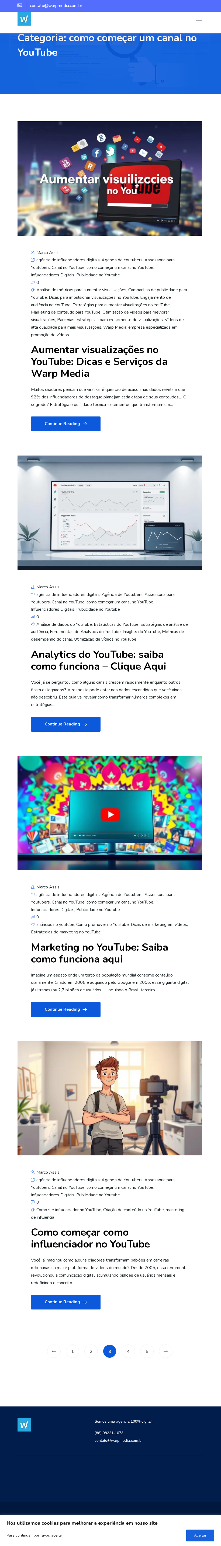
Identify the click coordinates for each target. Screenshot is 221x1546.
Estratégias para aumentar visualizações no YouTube (121, 305)
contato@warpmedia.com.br (119, 1440)
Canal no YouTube (68, 267)
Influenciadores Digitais (52, 275)
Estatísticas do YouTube (116, 624)
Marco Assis (47, 253)
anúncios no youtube (55, 924)
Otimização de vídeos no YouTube (105, 639)
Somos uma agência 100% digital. (124, 1421)
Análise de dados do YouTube (64, 624)
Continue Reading (62, 424)
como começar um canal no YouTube (120, 267)
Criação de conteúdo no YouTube (133, 1210)
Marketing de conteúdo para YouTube (66, 312)
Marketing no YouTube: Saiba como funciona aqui (99, 953)
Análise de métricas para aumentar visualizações (81, 290)
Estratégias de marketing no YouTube (66, 932)
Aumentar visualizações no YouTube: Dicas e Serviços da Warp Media (99, 362)
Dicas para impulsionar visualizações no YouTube (93, 297)
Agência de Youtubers (122, 260)
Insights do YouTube (141, 632)
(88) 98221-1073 (109, 1433)
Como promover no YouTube (102, 924)
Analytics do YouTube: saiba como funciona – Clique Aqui (98, 660)
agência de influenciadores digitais (68, 260)
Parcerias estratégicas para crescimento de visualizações (110, 320)
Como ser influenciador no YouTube (68, 1210)
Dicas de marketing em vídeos (159, 924)
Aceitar (200, 1535)
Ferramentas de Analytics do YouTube (85, 632)
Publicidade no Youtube (98, 275)
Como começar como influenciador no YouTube (90, 1238)
